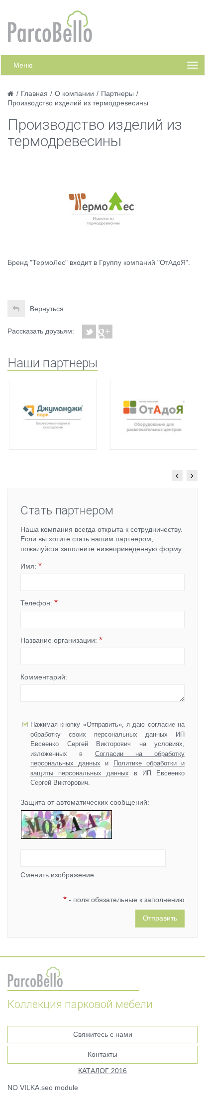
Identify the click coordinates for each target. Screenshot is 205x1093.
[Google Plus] (106, 331)
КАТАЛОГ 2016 (102, 1071)
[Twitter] (89, 331)
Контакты (102, 1054)
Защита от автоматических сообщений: (84, 802)
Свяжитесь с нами (102, 1034)
